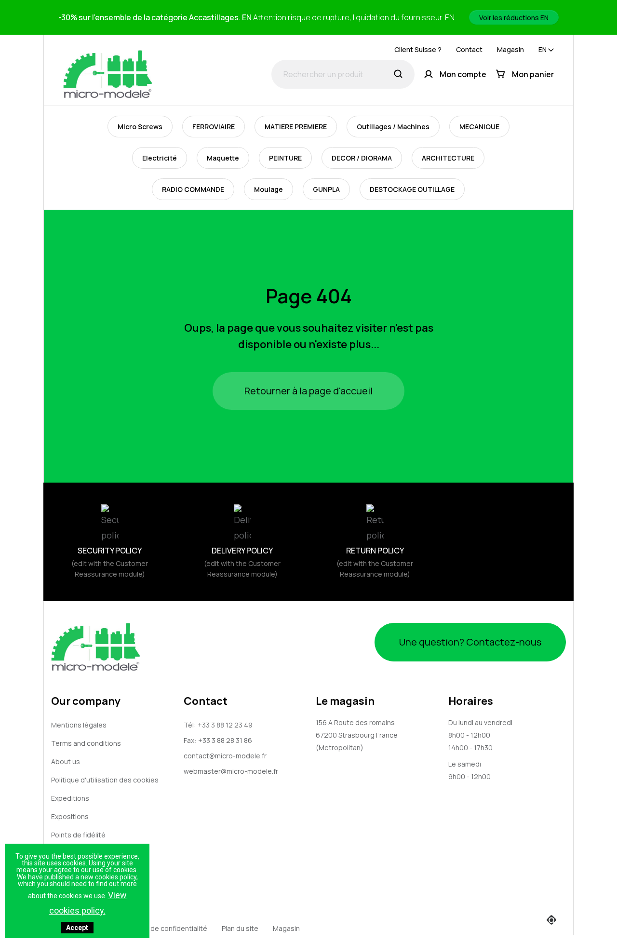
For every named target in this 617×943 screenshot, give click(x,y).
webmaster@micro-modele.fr (231, 771)
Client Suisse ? (418, 49)
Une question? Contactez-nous (470, 641)
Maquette (223, 157)
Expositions (70, 816)
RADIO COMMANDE (193, 189)
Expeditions (70, 798)
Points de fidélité (78, 834)
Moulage (268, 189)
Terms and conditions (86, 743)
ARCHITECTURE (448, 157)
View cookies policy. (88, 903)
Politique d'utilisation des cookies (105, 779)
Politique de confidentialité (164, 928)
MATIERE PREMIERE (296, 126)
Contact (469, 49)
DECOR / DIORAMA (362, 157)
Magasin (510, 49)
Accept (77, 927)
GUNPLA (326, 189)
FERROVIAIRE (213, 126)
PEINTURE (285, 157)
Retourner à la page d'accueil (308, 390)
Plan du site (240, 928)
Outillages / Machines (393, 126)
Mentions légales (79, 724)
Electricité (159, 157)
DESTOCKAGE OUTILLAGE (412, 189)
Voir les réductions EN (514, 17)
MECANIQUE (479, 126)
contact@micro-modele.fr (225, 755)
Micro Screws (140, 126)
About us (65, 761)
